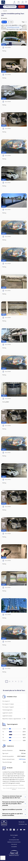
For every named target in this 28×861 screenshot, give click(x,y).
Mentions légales (14, 835)
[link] (14, 27)
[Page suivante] (19, 681)
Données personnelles (14, 839)
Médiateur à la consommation (14, 842)
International (14, 844)
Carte (11, 22)
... (1, 10)
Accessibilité (14, 846)
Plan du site (21, 822)
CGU (14, 837)
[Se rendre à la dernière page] (21, 681)
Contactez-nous (23, 824)
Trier (23, 22)
